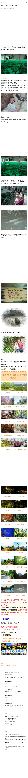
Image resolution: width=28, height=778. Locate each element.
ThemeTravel (13, 665)
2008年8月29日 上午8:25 (13, 734)
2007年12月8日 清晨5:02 (14, 686)
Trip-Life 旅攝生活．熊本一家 (9, 5)
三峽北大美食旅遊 (7, 665)
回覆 (6, 683)
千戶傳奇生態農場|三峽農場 (4, 78)
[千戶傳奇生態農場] (14, 64)
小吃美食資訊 (10, 641)
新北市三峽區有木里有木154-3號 (11, 629)
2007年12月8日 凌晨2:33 (14, 672)
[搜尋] (26, 2)
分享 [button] (2, 663)
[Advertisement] (14, 28)
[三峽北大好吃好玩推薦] (14, 649)
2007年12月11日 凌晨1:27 (14, 716)
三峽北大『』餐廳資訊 (11, 639)
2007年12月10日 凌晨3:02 (13, 701)
